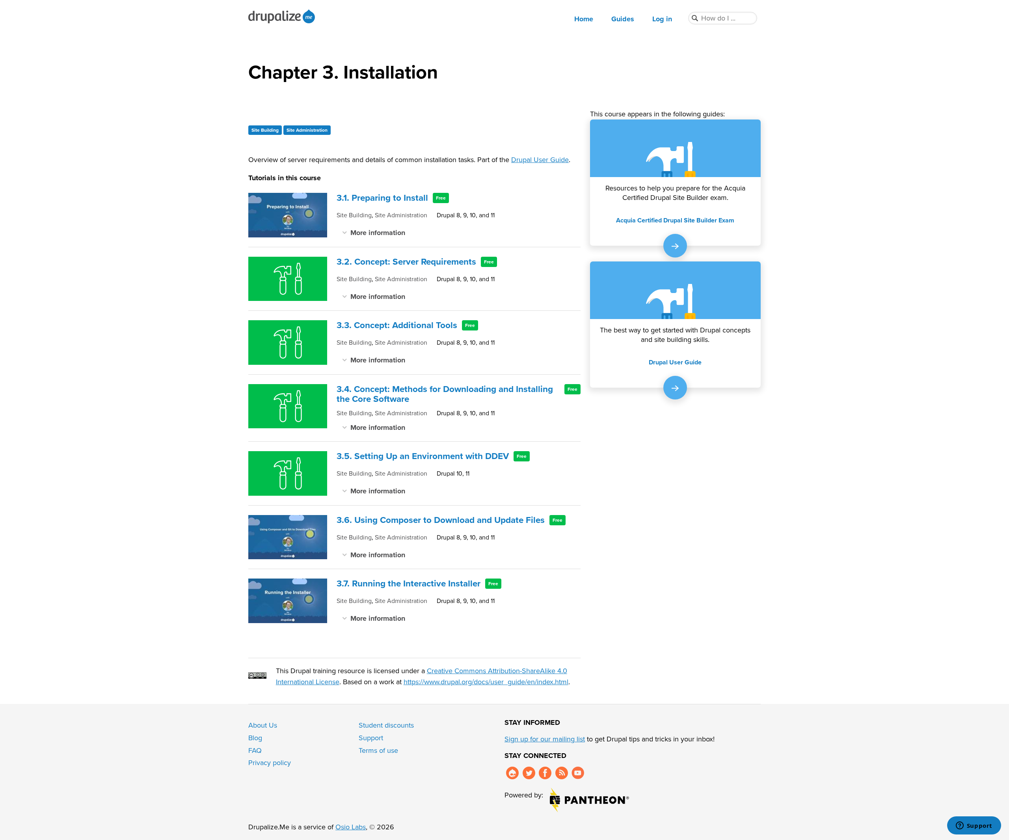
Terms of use (378, 750)
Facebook (545, 773)
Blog (255, 738)
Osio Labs (350, 827)
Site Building (265, 130)
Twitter (529, 773)
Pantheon (589, 800)
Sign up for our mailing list (544, 739)
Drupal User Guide (540, 160)
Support (371, 738)
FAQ (255, 750)
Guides (622, 19)
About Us (262, 725)
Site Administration (307, 130)
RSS (561, 773)
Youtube (578, 773)
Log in (662, 19)
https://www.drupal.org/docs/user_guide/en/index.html (486, 682)
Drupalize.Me (282, 16)
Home (583, 19)
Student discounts (386, 725)
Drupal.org (512, 773)
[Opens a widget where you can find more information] (974, 826)
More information (377, 232)
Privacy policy (269, 763)
